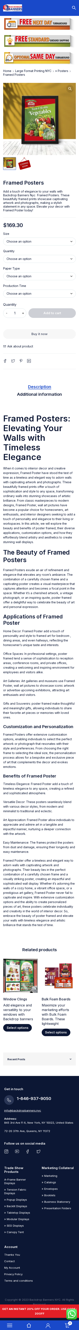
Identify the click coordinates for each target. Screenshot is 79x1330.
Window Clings (15, 999)
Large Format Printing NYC (33, 71)
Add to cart (52, 313)
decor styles (29, 806)
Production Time (14, 286)
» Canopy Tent (14, 1232)
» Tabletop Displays (17, 1212)
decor (58, 911)
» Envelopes (50, 1188)
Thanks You (12, 1254)
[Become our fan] (28, 1151)
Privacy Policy (13, 1274)
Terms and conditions (18, 1280)
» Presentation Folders (56, 1208)
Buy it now (39, 334)
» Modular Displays (16, 1219)
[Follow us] (39, 1151)
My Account (12, 1267)
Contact (9, 1261)
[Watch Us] (18, 1151)
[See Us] (7, 1151)
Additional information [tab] (39, 394)
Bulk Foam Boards (56, 999)
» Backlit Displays (15, 1206)
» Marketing (49, 1175)
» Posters (61, 71)
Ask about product (20, 346)
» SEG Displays (14, 1225)
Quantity (9, 251)
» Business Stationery (56, 1201)
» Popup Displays (15, 1199)
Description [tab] (39, 386)
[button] (70, 89)
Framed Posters (14, 570)
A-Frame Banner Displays (15, 1181)
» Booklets (48, 1195)
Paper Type (11, 268)
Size (6, 233)
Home (7, 71)
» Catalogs (49, 1182)
